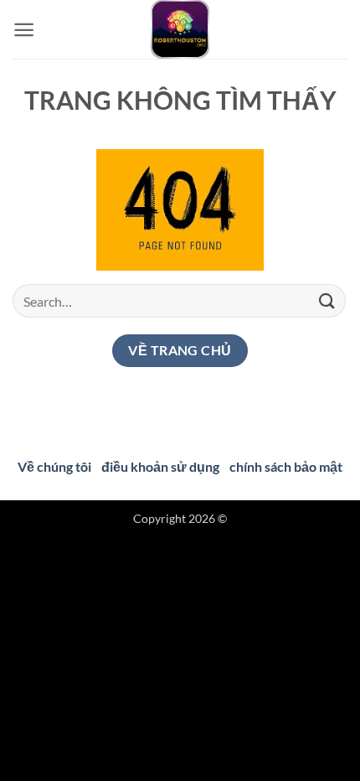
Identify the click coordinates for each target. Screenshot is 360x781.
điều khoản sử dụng (160, 466)
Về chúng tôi (54, 466)
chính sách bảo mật (285, 466)
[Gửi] (327, 300)
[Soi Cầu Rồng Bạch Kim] (180, 29)
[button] (24, 30)
